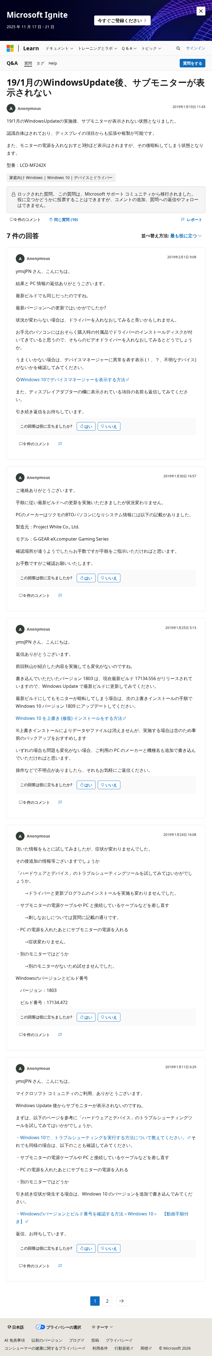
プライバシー (117, 1340)
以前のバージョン (46, 1340)
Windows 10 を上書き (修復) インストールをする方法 (69, 718)
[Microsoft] (10, 48)
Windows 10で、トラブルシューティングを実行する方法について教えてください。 (103, 1137)
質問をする (192, 63)
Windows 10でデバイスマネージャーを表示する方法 (72, 379)
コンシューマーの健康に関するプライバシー (43, 1348)
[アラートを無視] (201, 11)
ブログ (75, 1340)
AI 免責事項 (14, 1340)
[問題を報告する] (60, 443)
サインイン (195, 48)
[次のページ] (121, 1301)
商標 (144, 1348)
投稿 (95, 1340)
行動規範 (122, 1348)
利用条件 (100, 1348)
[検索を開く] (178, 48)
